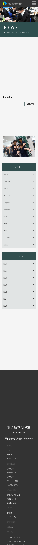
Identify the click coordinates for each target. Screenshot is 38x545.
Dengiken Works (11, 503)
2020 (5, 306)
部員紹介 (10, 476)
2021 (4, 299)
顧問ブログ (11, 454)
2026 (5, 264)
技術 (5, 223)
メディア (6, 195)
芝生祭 (5, 244)
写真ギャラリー (12, 472)
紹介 (5, 216)
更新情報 (6, 209)
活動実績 (10, 527)
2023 (5, 285)
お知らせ (6, 181)
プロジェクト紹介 (13, 495)
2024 (5, 278)
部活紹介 (10, 468)
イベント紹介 (12, 517)
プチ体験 (6, 237)
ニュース (10, 450)
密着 (5, 230)
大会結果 (6, 202)
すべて (5, 174)
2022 (5, 292)
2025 (5, 271)
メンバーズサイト (13, 537)
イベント (6, 188)
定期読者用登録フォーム (16, 541)
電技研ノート (12, 499)
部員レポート (12, 458)
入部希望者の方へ (13, 485)
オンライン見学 (12, 481)
